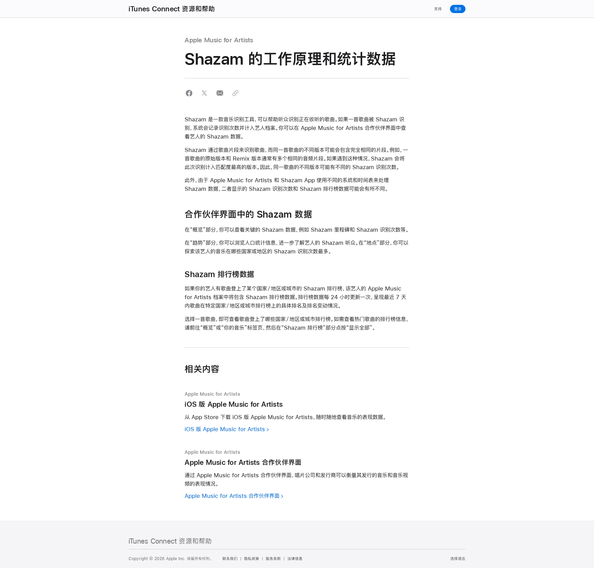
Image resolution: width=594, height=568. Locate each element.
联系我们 (230, 559)
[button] (189, 93)
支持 (438, 9)
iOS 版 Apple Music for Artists (225, 429)
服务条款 (273, 559)
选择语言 (457, 559)
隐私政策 (251, 559)
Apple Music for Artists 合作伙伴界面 (232, 496)
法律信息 (294, 559)
